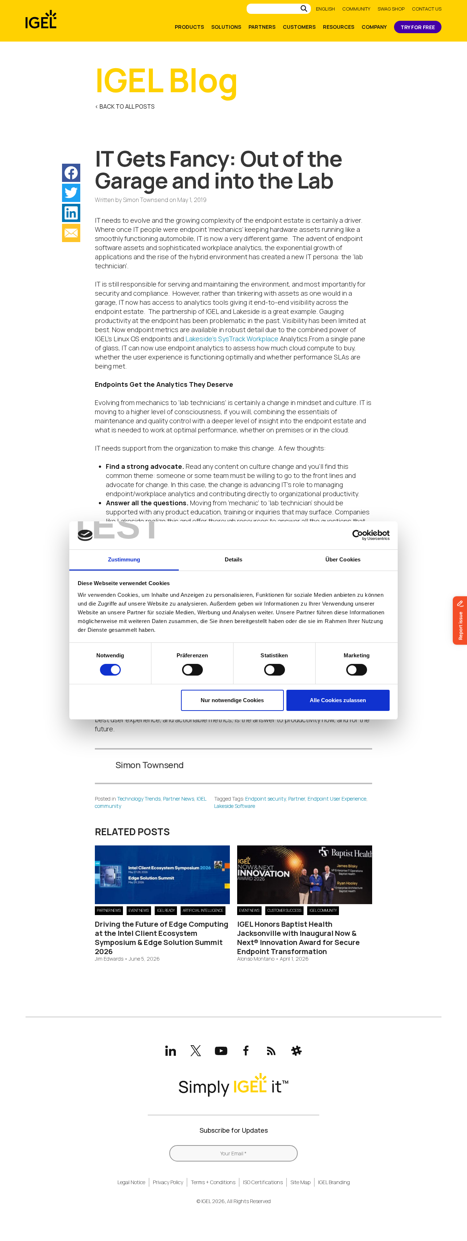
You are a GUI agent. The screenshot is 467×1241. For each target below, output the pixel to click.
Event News (139, 910)
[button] (71, 173)
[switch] (192, 670)
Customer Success (284, 910)
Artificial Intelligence (203, 910)
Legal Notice (131, 1182)
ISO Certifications (263, 1182)
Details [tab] (234, 559)
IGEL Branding (334, 1182)
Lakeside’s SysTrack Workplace (231, 338)
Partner (296, 798)
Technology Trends (139, 798)
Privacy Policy (168, 1182)
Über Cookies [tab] (342, 559)
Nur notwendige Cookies (232, 700)
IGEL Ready (166, 910)
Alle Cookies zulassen (338, 700)
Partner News (178, 798)
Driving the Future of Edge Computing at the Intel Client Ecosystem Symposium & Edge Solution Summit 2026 (161, 937)
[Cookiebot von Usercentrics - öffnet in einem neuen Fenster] (358, 535)
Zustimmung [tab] (124, 559)
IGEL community (323, 910)
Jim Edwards (109, 959)
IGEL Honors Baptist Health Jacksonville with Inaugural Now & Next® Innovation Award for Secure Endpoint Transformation (298, 937)
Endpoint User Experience (337, 798)
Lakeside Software (234, 805)
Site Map (300, 1182)
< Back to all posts (125, 106)
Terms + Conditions (213, 1182)
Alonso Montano (255, 959)
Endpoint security (265, 798)
